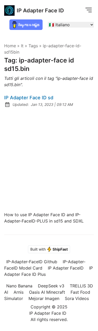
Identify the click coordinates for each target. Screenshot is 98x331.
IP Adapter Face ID (40, 10)
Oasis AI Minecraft (47, 292)
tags (33, 45)
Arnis (19, 292)
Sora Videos (77, 298)
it (22, 45)
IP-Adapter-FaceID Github (31, 261)
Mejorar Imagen (43, 298)
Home (10, 45)
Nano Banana (19, 285)
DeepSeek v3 (51, 285)
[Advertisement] (49, 159)
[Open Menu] (88, 9)
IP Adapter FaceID (66, 268)
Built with (48, 249)
